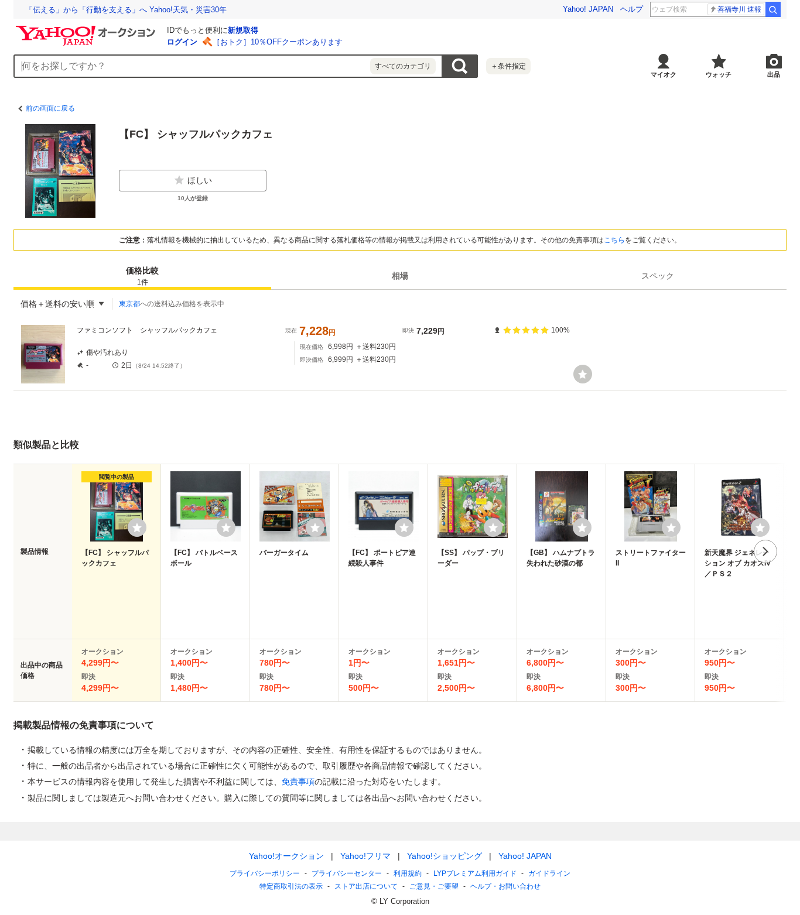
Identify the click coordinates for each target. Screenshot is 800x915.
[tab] (142, 275)
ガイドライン (549, 873)
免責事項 (298, 781)
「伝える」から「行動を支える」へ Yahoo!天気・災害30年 (126, 9)
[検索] (773, 9)
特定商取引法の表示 (291, 886)
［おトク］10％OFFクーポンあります (278, 41)
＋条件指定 (508, 66)
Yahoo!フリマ (365, 856)
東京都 (129, 303)
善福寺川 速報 (739, 9)
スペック (657, 275)
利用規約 (408, 873)
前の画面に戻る (50, 108)
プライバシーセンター (347, 873)
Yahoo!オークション (286, 856)
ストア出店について (366, 886)
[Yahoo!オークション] (87, 29)
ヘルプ (631, 9)
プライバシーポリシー (265, 873)
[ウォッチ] (582, 374)
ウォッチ (718, 74)
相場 (400, 275)
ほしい (199, 180)
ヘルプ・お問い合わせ (505, 886)
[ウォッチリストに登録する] (137, 527)
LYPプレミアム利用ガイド (475, 873)
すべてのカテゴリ (403, 66)
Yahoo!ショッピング (444, 856)
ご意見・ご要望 (434, 886)
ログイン (182, 41)
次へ (765, 551)
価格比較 (142, 276)
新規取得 (243, 30)
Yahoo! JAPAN (588, 9)
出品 (773, 74)
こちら (614, 240)
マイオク (663, 74)
